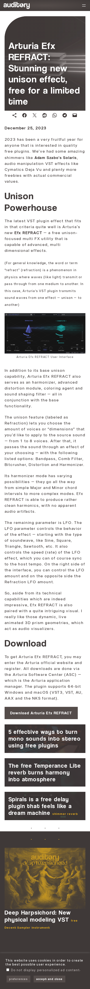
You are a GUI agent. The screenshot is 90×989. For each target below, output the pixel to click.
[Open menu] (84, 5)
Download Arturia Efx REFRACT (41, 713)
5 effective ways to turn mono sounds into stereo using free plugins (45, 738)
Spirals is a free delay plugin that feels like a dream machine (43, 806)
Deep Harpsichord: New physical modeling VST (41, 919)
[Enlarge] (80, 318)
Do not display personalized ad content (45, 970)
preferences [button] (18, 979)
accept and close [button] (49, 979)
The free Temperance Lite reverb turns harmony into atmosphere (45, 772)
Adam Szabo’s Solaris (56, 157)
